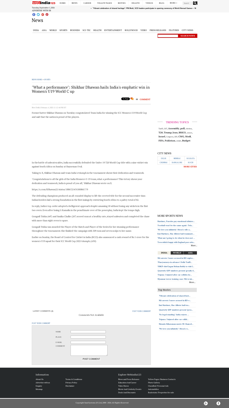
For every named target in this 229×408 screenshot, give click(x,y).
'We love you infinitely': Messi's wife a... (174, 229)
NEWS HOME (37, 79)
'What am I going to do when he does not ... (176, 238)
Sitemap (39, 389)
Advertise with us (41, 10)
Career (87, 3)
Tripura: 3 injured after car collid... (174, 319)
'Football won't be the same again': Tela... (175, 225)
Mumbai (177, 158)
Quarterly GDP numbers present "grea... (176, 310)
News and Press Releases (128, 379)
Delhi (163, 158)
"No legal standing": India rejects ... (174, 314)
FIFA (161, 140)
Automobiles (153, 389)
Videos (149, 3)
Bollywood (131, 30)
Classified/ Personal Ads (158, 386)
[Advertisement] (127, 19)
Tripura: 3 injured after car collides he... (175, 275)
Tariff (160, 128)
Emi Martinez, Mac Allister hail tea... (174, 305)
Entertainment (113, 30)
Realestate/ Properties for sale (161, 392)
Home (63, 3)
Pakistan (170, 140)
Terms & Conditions (73, 379)
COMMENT (145, 99)
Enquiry (39, 386)
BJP (176, 136)
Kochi (190, 162)
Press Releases (158, 30)
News (74, 3)
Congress (169, 136)
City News (187, 30)
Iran (175, 132)
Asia (44, 30)
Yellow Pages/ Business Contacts (162, 379)
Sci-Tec (87, 30)
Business (75, 30)
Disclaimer (69, 386)
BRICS (182, 132)
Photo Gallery (154, 382)
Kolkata (191, 158)
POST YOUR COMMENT (141, 311)
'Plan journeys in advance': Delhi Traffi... (175, 262)
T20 (160, 132)
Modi (188, 136)
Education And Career (127, 382)
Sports (63, 30)
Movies (121, 3)
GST (165, 128)
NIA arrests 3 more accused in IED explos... (176, 258)
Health (136, 3)
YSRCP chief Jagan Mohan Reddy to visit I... (176, 266)
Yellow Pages (104, 3)
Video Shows (123, 386)
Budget (186, 140)
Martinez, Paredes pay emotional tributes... (176, 221)
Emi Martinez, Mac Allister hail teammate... (175, 234)
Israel (161, 136)
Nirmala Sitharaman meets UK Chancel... (176, 324)
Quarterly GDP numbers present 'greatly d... (176, 270)
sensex (189, 133)
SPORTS (47, 79)
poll (182, 128)
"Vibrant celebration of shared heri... (174, 296)
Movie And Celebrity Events (129, 389)
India (36, 30)
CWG (181, 136)
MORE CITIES (190, 166)
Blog (161, 3)
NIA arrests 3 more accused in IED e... (175, 300)
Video (143, 30)
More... (194, 245)
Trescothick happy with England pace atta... (176, 242)
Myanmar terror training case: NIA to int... (176, 279)
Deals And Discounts (127, 392)
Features (174, 30)
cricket (178, 141)
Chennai (163, 162)
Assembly (173, 128)
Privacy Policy (71, 382)
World (53, 30)
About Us (39, 379)
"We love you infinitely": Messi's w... (174, 329)
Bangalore (177, 162)
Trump (168, 132)
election (189, 128)
